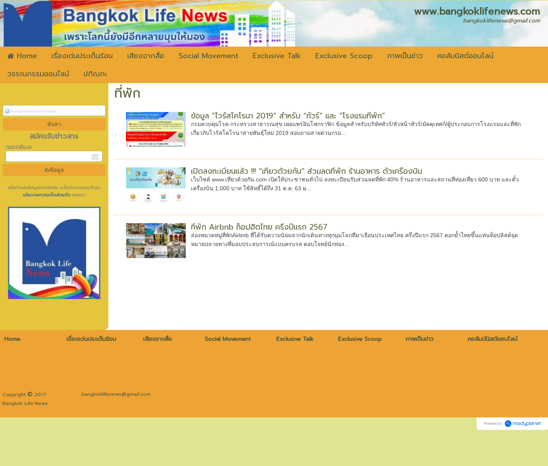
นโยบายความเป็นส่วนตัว (47, 194)
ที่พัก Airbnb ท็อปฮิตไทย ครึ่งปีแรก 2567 (259, 227)
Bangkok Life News (25, 403)
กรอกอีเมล (19, 147)
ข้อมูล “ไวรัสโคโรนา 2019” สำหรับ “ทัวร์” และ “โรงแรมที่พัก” (288, 116)
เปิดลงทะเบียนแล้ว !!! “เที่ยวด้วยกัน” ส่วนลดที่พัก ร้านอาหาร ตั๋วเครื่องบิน (306, 171)
